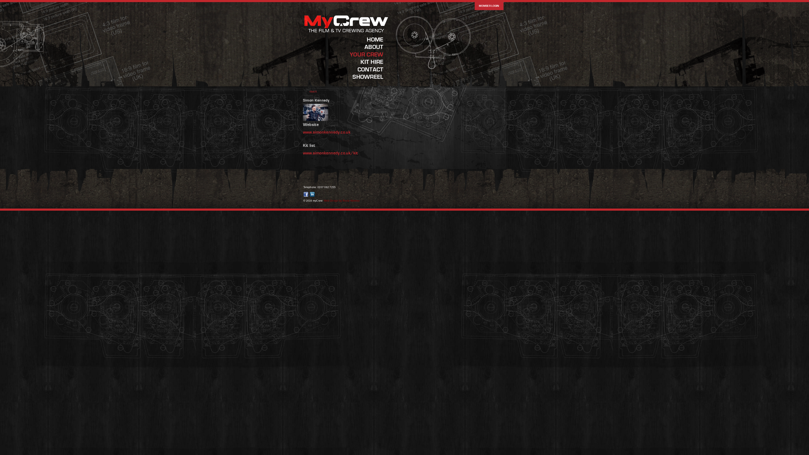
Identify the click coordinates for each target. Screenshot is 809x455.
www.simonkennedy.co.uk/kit (330, 153)
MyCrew (346, 32)
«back (313, 91)
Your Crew (366, 54)
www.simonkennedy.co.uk (327, 132)
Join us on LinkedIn (313, 194)
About (373, 47)
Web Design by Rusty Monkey (342, 200)
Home (375, 39)
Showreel (367, 77)
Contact (370, 69)
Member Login (489, 5)
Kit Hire (371, 62)
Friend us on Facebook (306, 194)
